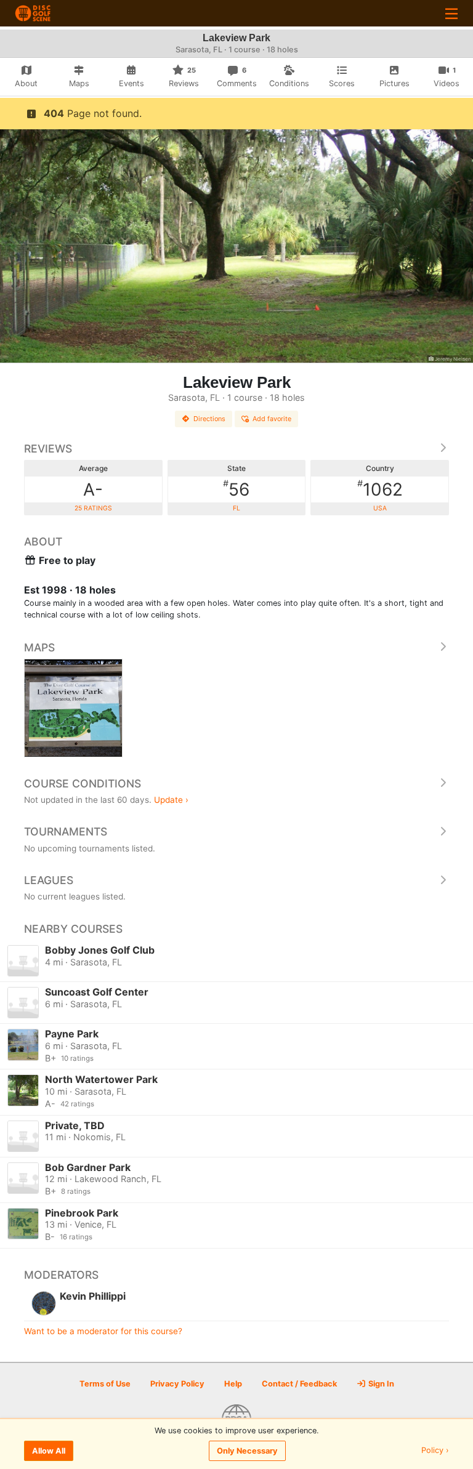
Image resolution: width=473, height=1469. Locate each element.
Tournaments (65, 831)
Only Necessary (247, 1450)
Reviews (48, 448)
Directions (209, 418)
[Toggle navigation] (451, 13)
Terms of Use (105, 1383)
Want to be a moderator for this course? (103, 1331)
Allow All (48, 1450)
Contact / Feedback (299, 1383)
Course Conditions (82, 783)
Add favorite (272, 418)
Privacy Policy (177, 1383)
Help (233, 1383)
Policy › (435, 1451)
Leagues (48, 880)
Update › (171, 800)
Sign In (380, 1383)
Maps (39, 647)
